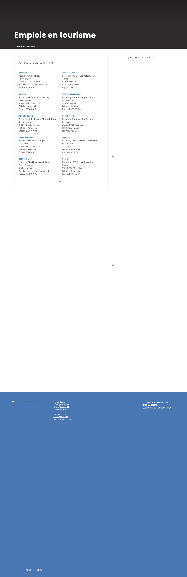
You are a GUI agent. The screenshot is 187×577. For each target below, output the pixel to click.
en (171, 157)
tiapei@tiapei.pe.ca (62, 419)
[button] (168, 157)
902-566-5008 (59, 414)
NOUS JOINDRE (150, 405)
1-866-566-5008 (60, 417)
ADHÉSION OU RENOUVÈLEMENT (157, 407)
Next (61, 181)
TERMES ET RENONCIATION (155, 402)
